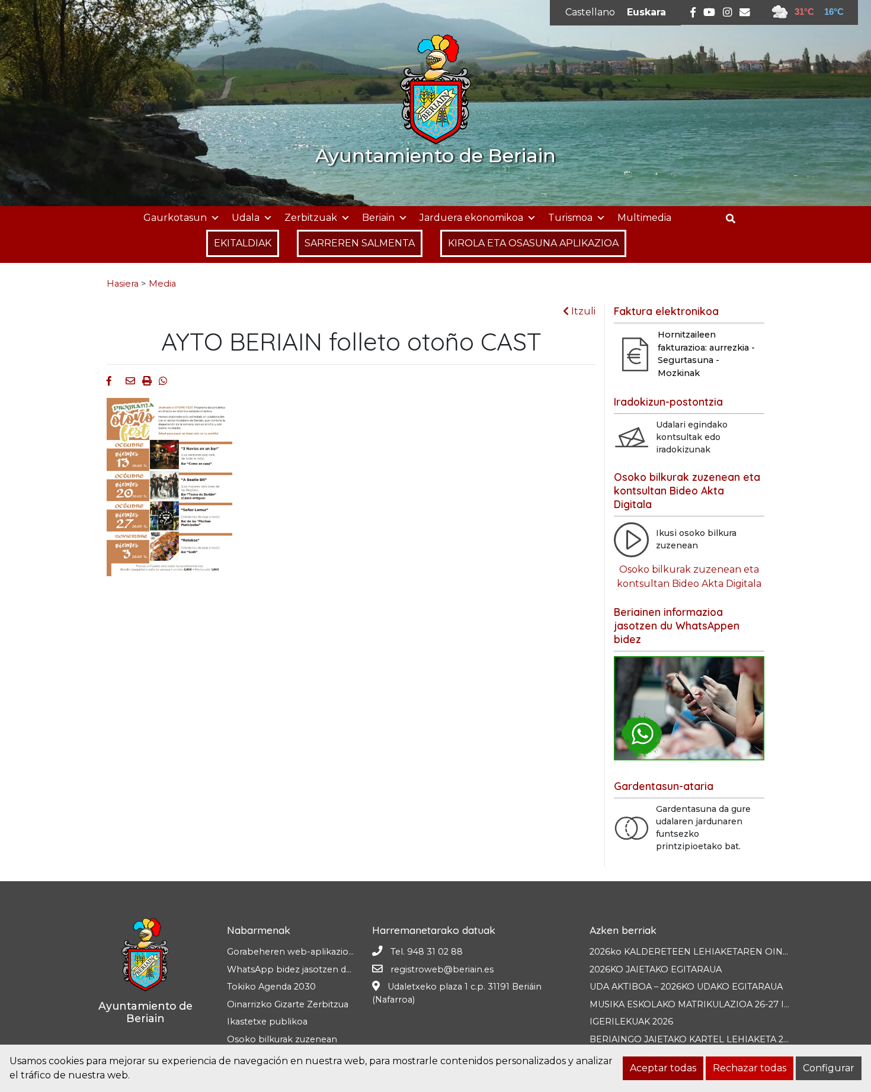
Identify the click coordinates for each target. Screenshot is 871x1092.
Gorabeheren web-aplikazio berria (301, 951)
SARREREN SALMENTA (360, 243)
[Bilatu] (735, 218)
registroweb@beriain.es (442, 969)
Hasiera (123, 283)
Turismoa (570, 217)
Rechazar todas (749, 1068)
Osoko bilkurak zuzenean (282, 1039)
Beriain (378, 217)
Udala (246, 217)
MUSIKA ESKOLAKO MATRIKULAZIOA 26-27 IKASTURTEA (713, 1004)
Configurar (828, 1068)
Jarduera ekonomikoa (471, 217)
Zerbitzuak (310, 217)
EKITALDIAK (242, 243)
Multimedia (644, 217)
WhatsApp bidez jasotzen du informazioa (316, 969)
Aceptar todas (663, 1068)
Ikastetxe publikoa (267, 1021)
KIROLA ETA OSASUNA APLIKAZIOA (533, 243)
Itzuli (582, 311)
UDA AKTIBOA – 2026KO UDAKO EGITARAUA (686, 986)
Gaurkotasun (175, 217)
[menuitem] (590, 12)
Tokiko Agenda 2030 (271, 986)
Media (162, 283)
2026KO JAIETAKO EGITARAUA (656, 969)
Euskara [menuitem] (646, 12)
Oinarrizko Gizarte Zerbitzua (287, 1004)
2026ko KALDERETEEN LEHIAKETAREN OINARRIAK (703, 951)
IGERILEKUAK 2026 (631, 1021)
